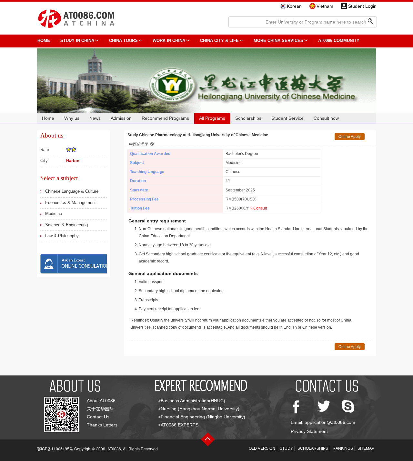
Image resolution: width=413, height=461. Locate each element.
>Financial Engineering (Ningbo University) (201, 416)
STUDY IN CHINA (77, 40)
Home (48, 118)
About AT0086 (101, 400)
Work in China (169, 40)
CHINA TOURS (123, 40)
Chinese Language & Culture (71, 191)
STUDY (286, 448)
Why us (71, 118)
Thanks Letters (102, 424)
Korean (294, 6)
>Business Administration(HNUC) (191, 400)
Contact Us (98, 416)
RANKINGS (343, 448)
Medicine (53, 213)
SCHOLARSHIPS (312, 448)
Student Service (287, 118)
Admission (121, 118)
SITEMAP (366, 448)
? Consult (258, 208)
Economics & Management (70, 202)
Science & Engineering (66, 224)
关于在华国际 (100, 408)
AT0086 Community (338, 40)
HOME (43, 40)
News (95, 118)
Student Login (362, 6)
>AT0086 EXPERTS (178, 424)
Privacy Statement (309, 431)
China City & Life (219, 40)
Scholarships (248, 118)
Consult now (326, 118)
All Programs (212, 118)
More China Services (278, 40)
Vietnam (325, 6)
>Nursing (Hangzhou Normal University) (198, 408)
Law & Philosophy (62, 235)
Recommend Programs (165, 118)
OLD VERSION (262, 448)
